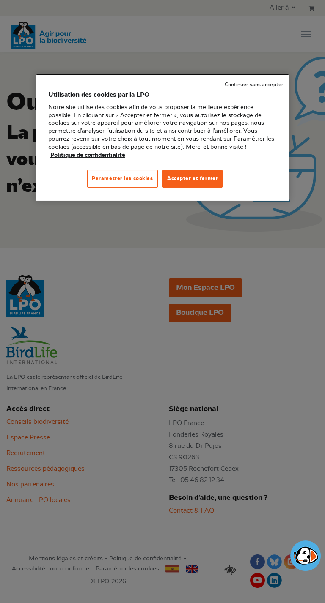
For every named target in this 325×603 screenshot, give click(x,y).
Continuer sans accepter (254, 84)
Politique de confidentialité (87, 155)
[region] (162, 137)
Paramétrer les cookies (122, 178)
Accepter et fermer (192, 178)
